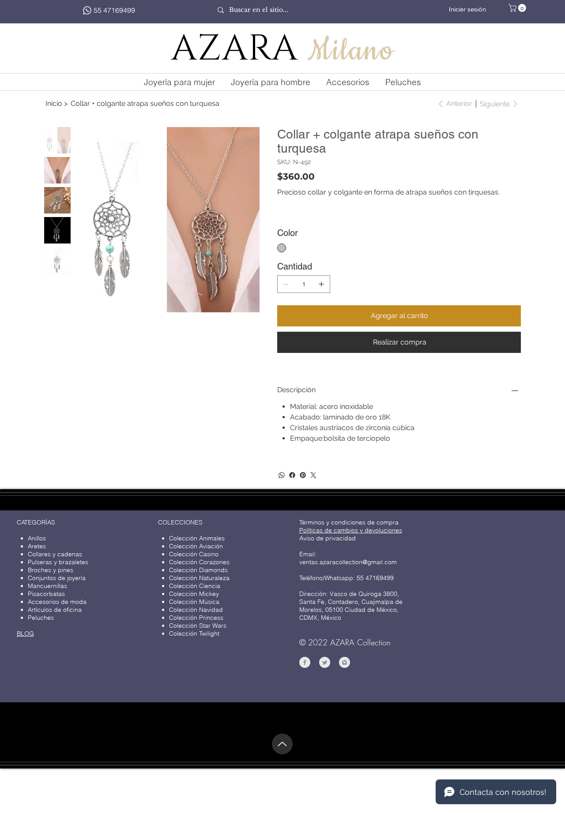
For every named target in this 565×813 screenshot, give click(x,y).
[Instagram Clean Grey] (344, 662)
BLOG (25, 633)
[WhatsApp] (281, 475)
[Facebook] (292, 475)
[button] (518, 8)
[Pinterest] (302, 475)
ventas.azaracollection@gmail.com (348, 562)
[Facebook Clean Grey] (304, 662)
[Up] (282, 744)
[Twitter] (313, 475)
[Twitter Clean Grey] (324, 662)
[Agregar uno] (321, 284)
